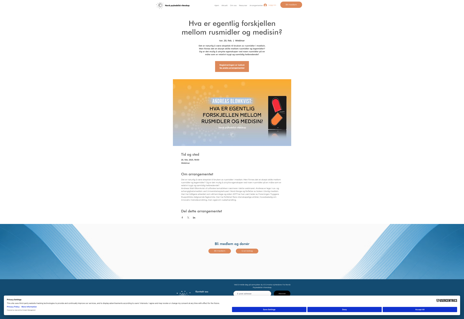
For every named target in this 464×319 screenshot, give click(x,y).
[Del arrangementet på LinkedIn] (194, 218)
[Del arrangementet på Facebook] (182, 218)
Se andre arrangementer (232, 68)
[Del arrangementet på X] (188, 218)
